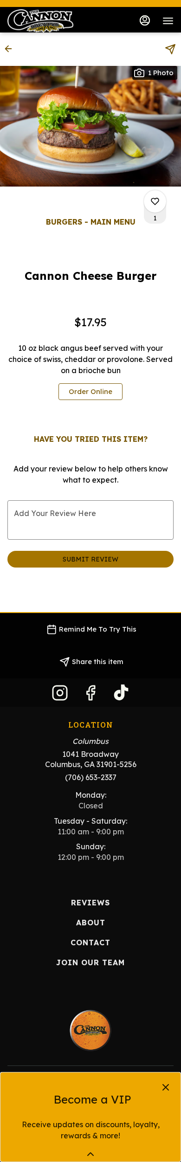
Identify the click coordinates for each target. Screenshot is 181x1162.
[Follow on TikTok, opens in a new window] (121, 695)
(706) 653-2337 (90, 777)
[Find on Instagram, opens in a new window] (60, 695)
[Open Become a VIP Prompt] (90, 1154)
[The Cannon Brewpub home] (49, 20)
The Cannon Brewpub (90, 1031)
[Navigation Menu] (168, 21)
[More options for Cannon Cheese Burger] (155, 201)
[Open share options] (170, 49)
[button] (11, 49)
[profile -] (144, 20)
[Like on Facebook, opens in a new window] (90, 695)
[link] (90, 391)
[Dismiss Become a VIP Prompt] (166, 1087)
